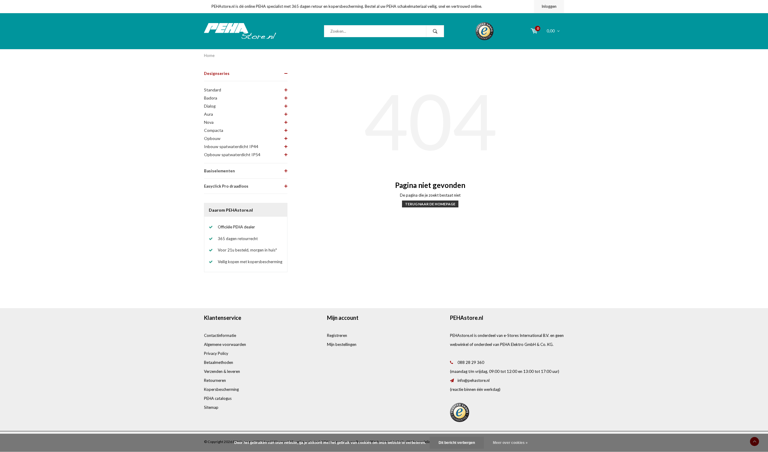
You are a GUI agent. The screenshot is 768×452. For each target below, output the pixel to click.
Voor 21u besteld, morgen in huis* (247, 250)
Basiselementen (219, 170)
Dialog (210, 106)
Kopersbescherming (221, 389)
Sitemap (211, 407)
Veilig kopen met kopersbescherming (250, 261)
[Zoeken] (435, 31)
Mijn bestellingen (341, 344)
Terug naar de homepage (430, 204)
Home (209, 55)
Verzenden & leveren (222, 371)
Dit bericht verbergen (457, 443)
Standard (212, 89)
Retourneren (215, 380)
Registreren (337, 335)
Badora (210, 97)
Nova (209, 122)
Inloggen (549, 6)
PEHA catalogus (218, 398)
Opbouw (212, 138)
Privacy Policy (216, 353)
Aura (208, 114)
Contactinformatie (220, 335)
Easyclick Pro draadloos (226, 186)
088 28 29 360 (471, 362)
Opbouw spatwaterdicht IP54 (232, 154)
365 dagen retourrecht (238, 238)
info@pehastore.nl (474, 380)
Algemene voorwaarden (225, 344)
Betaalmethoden (218, 362)
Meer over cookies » (510, 443)
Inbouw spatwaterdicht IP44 (231, 146)
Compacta (213, 130)
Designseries (217, 73)
